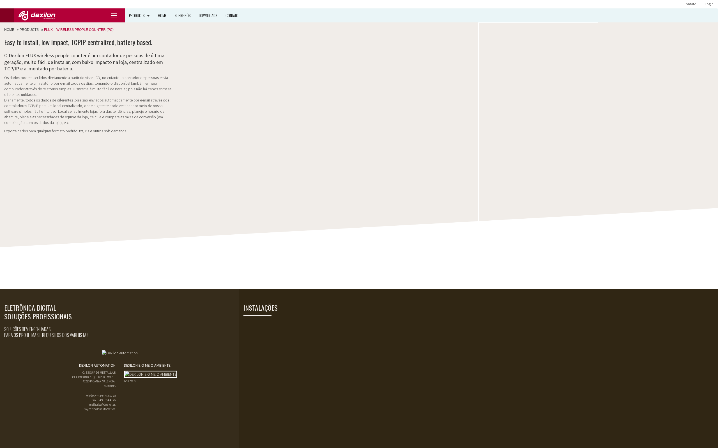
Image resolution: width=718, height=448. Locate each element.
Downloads (208, 15)
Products (136, 15)
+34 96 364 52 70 (106, 396)
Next (590, 23)
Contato (690, 3)
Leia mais (129, 381)
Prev (486, 23)
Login (709, 3)
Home (162, 15)
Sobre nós (182, 15)
